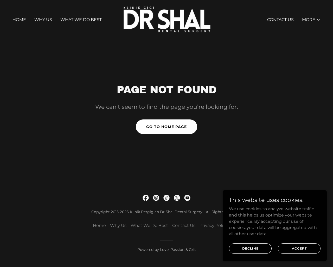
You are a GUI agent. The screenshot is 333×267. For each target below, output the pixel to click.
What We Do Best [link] (81, 19)
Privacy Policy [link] (214, 225)
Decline (250, 248)
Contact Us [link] (280, 19)
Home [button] (99, 225)
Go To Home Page (166, 126)
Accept (299, 248)
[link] (166, 19)
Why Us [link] (43, 19)
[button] (311, 20)
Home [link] (19, 19)
